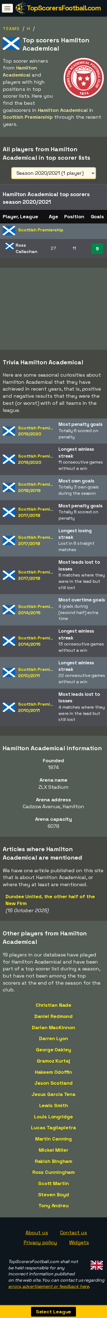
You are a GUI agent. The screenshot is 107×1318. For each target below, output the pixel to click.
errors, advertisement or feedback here (48, 1286)
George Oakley (53, 1049)
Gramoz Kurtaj (53, 1061)
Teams (11, 28)
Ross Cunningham (53, 1172)
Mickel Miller (53, 1150)
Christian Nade (54, 1005)
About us (37, 1232)
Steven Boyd (53, 1194)
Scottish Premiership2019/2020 (40, 431)
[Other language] (96, 1263)
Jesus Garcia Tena (53, 1094)
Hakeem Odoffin (53, 1072)
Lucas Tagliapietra (53, 1127)
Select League (53, 1311)
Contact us (73, 1232)
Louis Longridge (53, 1116)
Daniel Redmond (53, 1016)
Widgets (79, 1242)
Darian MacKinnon (53, 1027)
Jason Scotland (53, 1083)
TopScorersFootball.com (63, 8)
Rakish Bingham (53, 1161)
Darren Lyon (53, 1038)
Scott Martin (53, 1183)
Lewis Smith (53, 1105)
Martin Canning (53, 1139)
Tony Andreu (53, 1205)
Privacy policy (40, 1242)
